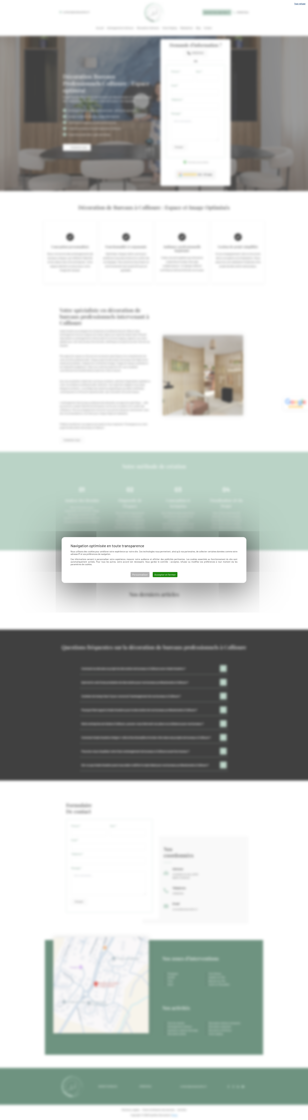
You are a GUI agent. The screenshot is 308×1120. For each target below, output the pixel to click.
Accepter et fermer (165, 574)
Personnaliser (140, 574)
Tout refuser (300, 3)
